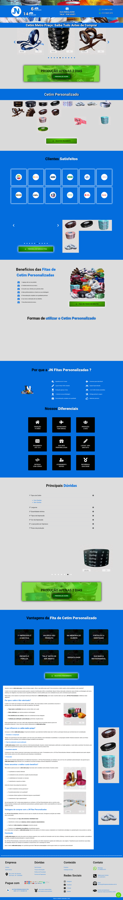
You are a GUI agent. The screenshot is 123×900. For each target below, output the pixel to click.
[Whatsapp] (95, 868)
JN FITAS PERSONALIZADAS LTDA (20, 889)
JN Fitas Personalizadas (12, 813)
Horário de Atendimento (103, 890)
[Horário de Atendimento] (95, 891)
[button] (14, 42)
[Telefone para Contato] (95, 876)
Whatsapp (100, 868)
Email (99, 882)
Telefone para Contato (103, 875)
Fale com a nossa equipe (40, 845)
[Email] (95, 883)
